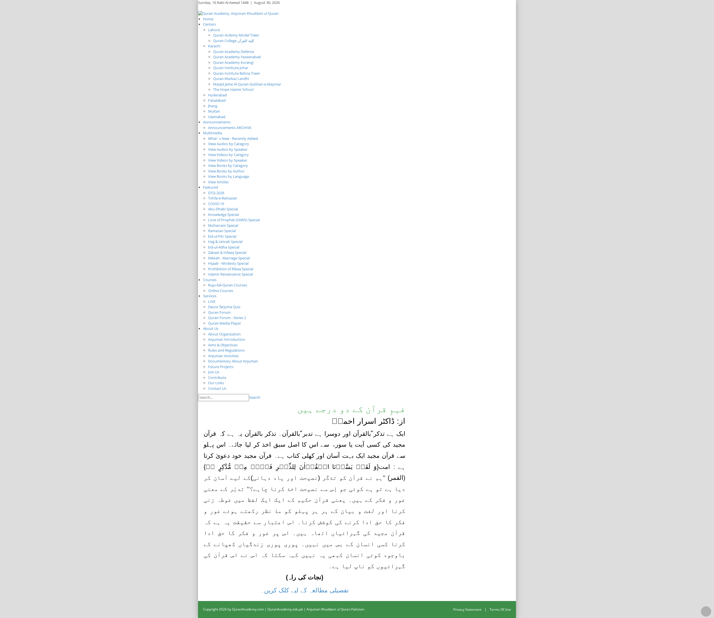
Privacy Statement (467, 609)
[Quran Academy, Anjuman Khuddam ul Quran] (238, 13)
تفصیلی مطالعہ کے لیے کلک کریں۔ (304, 590)
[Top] (706, 611)
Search (254, 397)
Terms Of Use (500, 609)
